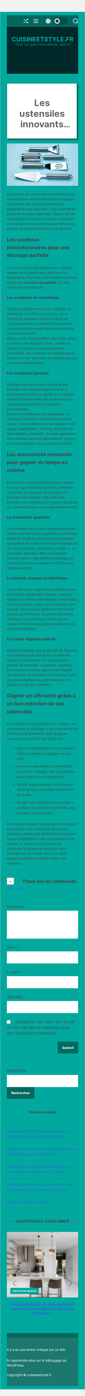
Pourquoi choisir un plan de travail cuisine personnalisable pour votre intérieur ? (42, 1308)
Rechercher (17, 1070)
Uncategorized (24, 1291)
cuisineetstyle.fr (42, 39)
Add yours (15, 888)
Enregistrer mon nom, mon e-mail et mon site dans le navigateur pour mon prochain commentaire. (41, 1027)
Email (42, 972)
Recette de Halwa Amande (27, 1202)
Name (42, 947)
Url (42, 997)
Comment (15, 906)
